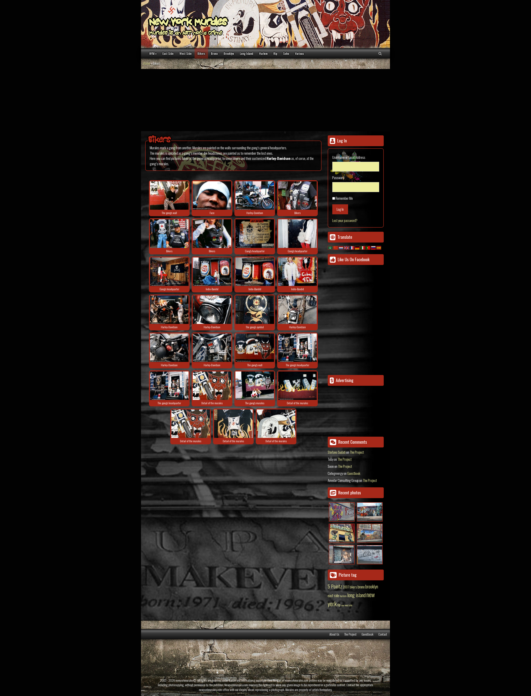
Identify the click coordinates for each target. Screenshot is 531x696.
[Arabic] (330, 247)
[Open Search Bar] (380, 53)
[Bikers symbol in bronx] (254, 309)
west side (348, 605)
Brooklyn (229, 53)
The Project (357, 452)
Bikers (201, 53)
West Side (185, 53)
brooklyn (371, 586)
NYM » (153, 53)
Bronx (214, 53)
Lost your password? (344, 220)
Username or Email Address (348, 157)
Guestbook (353, 473)
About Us (334, 634)
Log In (340, 209)
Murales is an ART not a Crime (185, 33)
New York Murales (188, 22)
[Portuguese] (368, 247)
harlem (343, 596)
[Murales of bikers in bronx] (212, 271)
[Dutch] (341, 247)
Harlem (263, 53)
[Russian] (373, 247)
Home (146, 63)
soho (342, 605)
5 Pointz (335, 586)
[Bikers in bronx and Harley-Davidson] (254, 195)
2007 (346, 586)
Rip (275, 53)
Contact (382, 634)
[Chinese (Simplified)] (336, 247)
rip (338, 604)
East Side (168, 53)
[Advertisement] (265, 100)
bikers (353, 586)
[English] (346, 247)
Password (338, 177)
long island (356, 595)
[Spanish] (379, 247)
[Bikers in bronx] (169, 195)
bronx (361, 586)
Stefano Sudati (337, 452)
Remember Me (344, 198)
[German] (357, 247)
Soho (286, 53)
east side (333, 595)
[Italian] (362, 247)
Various (299, 53)
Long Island (246, 53)
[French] (352, 247)
